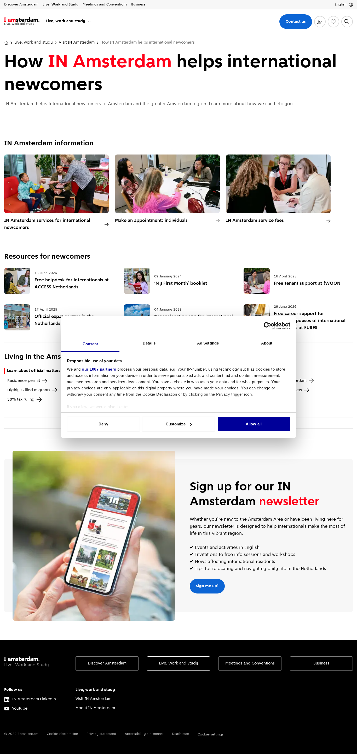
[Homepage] (6, 43)
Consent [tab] (90, 344)
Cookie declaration (62, 734)
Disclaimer (180, 734)
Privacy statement (101, 734)
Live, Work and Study (178, 663)
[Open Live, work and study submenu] (89, 21)
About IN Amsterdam (95, 708)
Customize (176, 424)
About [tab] (267, 343)
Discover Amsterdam (107, 663)
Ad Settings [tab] (208, 343)
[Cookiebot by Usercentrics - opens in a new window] (267, 326)
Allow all (254, 424)
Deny (103, 424)
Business (321, 663)
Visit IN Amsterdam (77, 42)
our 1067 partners (99, 369)
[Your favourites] (333, 21)
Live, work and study (33, 42)
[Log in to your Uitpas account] (320, 21)
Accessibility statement (144, 734)
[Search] (347, 21)
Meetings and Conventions (250, 663)
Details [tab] (149, 343)
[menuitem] (68, 21)
